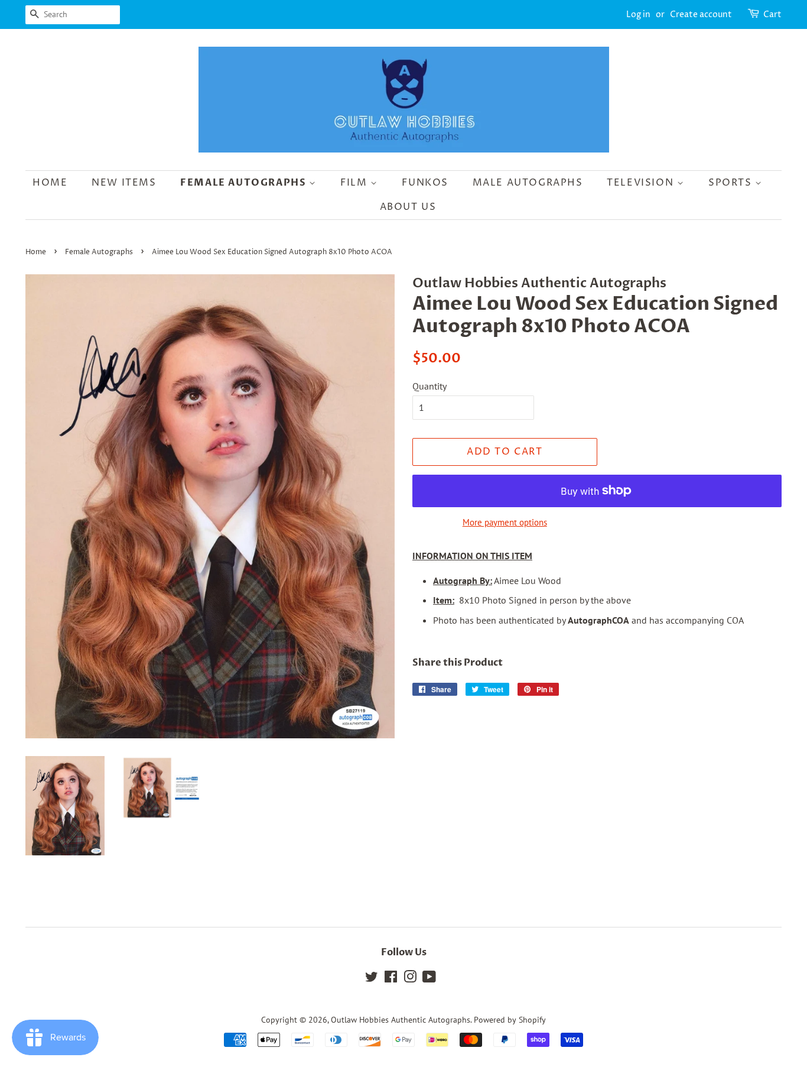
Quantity (429, 386)
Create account (701, 14)
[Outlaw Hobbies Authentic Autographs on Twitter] (371, 979)
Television (642, 182)
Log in (638, 14)
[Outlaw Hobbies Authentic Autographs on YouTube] (429, 979)
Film (355, 182)
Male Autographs (528, 182)
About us (408, 206)
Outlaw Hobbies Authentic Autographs (400, 1019)
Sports (731, 182)
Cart (772, 14)
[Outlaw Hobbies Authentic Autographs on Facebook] (391, 979)
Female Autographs (244, 182)
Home (49, 182)
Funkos (425, 182)
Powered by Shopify (510, 1019)
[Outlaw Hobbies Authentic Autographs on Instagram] (409, 979)
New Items (124, 182)
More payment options (505, 522)
